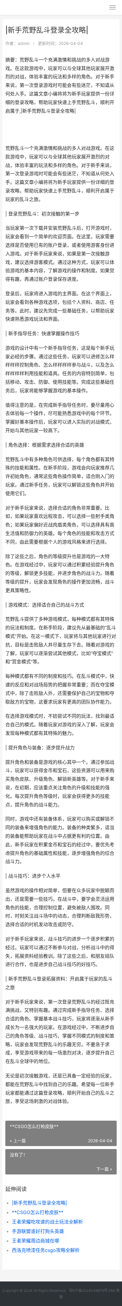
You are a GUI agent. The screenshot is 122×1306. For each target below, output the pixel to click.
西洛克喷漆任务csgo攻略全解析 (46, 1250)
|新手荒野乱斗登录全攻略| (39, 1203)
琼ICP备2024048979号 (88, 1290)
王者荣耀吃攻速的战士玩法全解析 (47, 1222)
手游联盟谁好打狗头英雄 (38, 1231)
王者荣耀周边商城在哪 (35, 1241)
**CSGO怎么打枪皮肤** (37, 1212)
